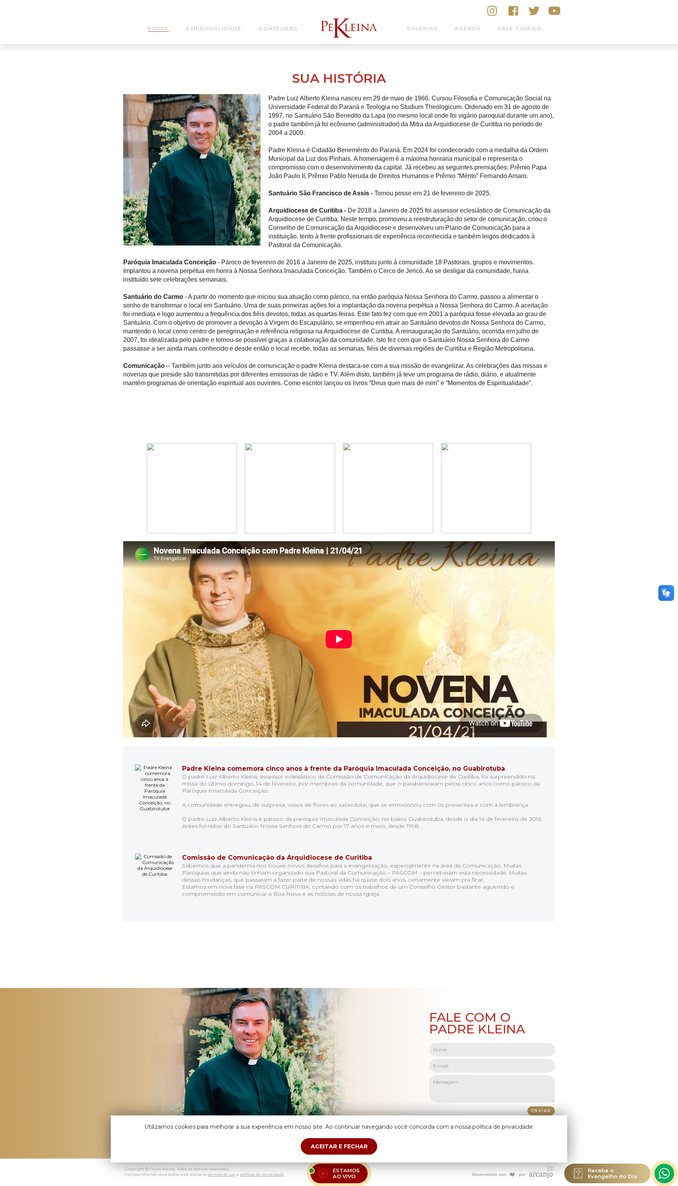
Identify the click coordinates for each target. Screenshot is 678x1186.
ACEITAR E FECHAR (339, 1146)
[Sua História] (192, 244)
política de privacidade (262, 1174)
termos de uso (221, 1174)
